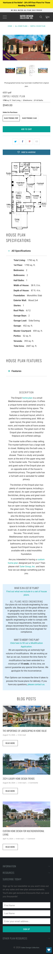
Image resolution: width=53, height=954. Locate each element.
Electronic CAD (29, 118)
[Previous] (5, 47)
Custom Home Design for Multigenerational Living (23, 832)
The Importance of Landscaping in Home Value (25, 730)
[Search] (40, 17)
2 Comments (33, 783)
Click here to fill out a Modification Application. (26, 643)
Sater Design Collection (30, 948)
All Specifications (21, 250)
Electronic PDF (11, 118)
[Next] (48, 47)
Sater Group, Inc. (27, 566)
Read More (10, 743)
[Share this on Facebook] (22, 142)
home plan (27, 398)
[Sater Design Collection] (26, 17)
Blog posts (26, 698)
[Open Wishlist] (49, 950)
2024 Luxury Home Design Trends (19, 778)
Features (16, 371)
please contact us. (36, 684)
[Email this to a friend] (37, 142)
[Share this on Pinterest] (30, 142)
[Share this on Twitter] (15, 142)
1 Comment (30, 839)
